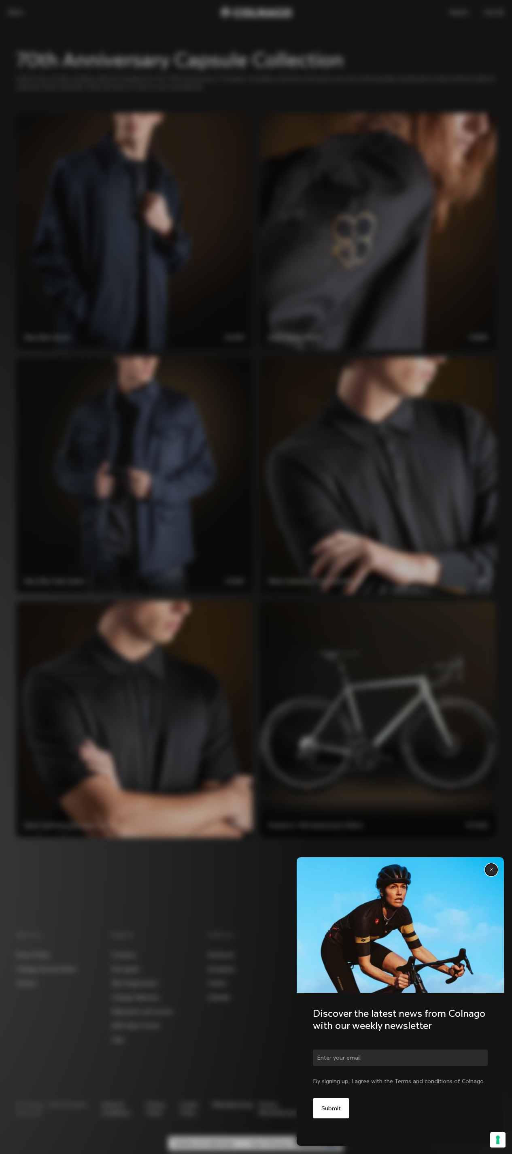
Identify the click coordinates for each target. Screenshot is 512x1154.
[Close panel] (491, 870)
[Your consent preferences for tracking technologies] (498, 1140)
